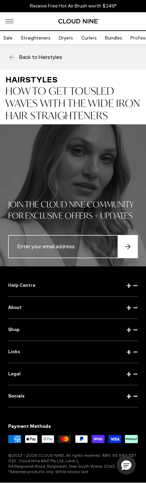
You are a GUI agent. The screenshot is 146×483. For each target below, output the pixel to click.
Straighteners (36, 38)
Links (73, 352)
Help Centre (73, 285)
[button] (9, 21)
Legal (73, 374)
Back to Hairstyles (40, 57)
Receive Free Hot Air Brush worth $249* (73, 6)
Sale (8, 38)
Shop (73, 329)
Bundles (113, 38)
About (73, 307)
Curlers (89, 38)
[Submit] (128, 246)
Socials (73, 396)
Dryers (66, 38)
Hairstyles (31, 79)
